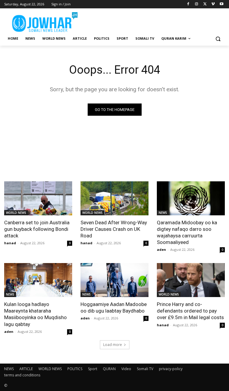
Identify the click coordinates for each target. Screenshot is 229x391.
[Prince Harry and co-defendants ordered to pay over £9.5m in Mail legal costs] (191, 280)
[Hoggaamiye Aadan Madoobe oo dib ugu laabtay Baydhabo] (114, 280)
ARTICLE (26, 368)
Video (126, 368)
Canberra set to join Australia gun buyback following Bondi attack (36, 229)
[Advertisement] (155, 21)
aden (161, 249)
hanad (10, 243)
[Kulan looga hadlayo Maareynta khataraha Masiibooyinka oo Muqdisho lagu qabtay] (38, 280)
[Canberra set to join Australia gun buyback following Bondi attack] (38, 198)
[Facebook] (188, 4)
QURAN (109, 368)
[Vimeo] (213, 4)
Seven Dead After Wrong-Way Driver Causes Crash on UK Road (114, 229)
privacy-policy (170, 368)
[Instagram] (196, 4)
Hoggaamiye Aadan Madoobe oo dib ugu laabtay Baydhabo (114, 307)
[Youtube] (221, 4)
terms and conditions (22, 375)
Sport (92, 368)
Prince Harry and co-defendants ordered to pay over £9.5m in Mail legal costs (190, 310)
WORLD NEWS (16, 213)
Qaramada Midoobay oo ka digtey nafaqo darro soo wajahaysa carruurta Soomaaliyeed (187, 232)
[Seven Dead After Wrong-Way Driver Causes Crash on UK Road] (114, 198)
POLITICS (74, 368)
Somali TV (145, 368)
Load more (112, 344)
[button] (218, 39)
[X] (205, 4)
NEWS (163, 213)
